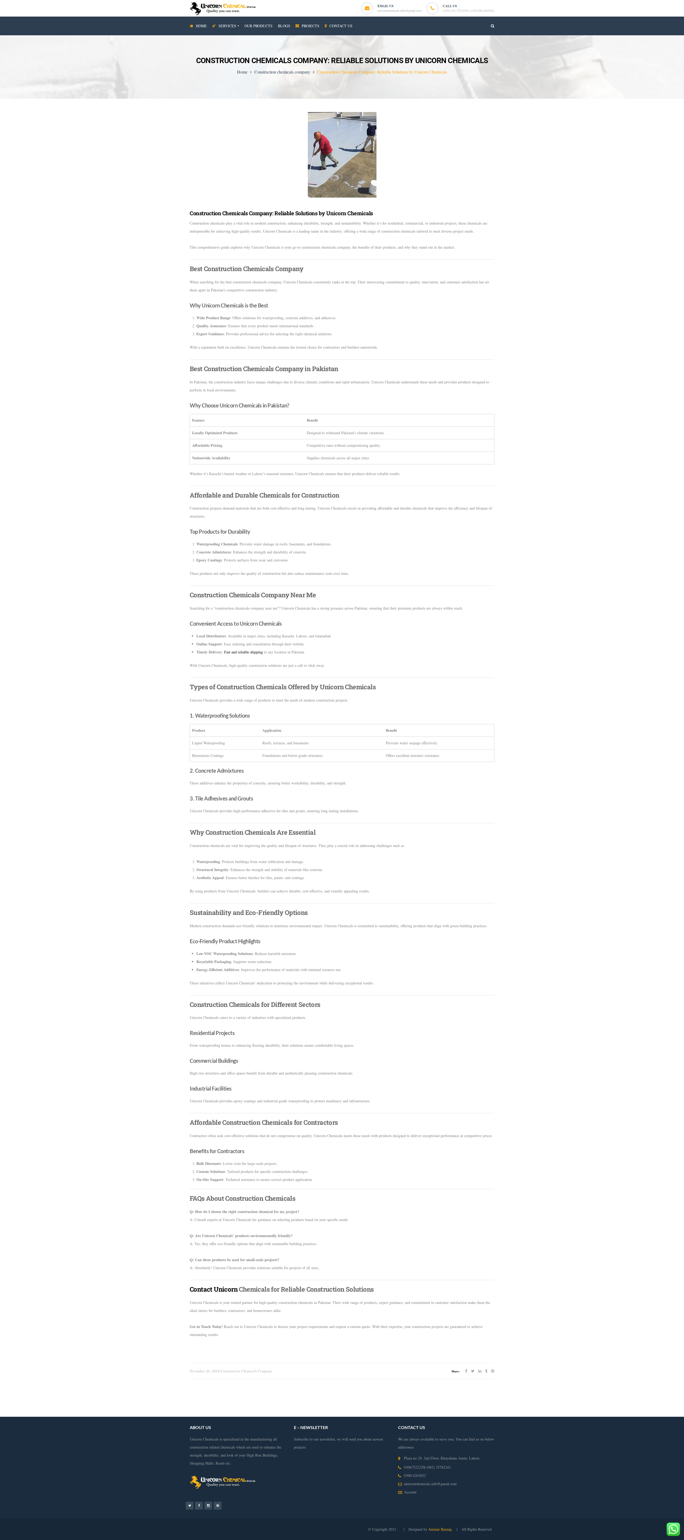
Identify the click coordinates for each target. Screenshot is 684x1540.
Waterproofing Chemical (631, 1396)
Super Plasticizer (292, 1396)
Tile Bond (269, 1396)
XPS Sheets (135, 1396)
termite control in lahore (592, 1396)
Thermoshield (249, 1396)
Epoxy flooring (481, 1396)
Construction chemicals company (282, 72)
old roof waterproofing (290, 1412)
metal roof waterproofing (455, 1412)
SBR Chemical (83, 1396)
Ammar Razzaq (440, 1529)
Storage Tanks (432, 1404)
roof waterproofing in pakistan (158, 1412)
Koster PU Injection (181, 1396)
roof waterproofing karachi (24, 1412)
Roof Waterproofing (575, 1404)
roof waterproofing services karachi (209, 1412)
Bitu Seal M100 (319, 1396)
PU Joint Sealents (454, 1396)
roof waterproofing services (613, 1404)
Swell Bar (206, 1396)
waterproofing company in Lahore (198, 1404)
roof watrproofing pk (325, 1412)
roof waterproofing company (657, 1404)
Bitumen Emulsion (55, 1396)
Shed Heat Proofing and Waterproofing (306, 1404)
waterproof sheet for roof (534, 1412)
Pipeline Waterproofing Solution (394, 1404)
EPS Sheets (155, 1396)
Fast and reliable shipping (243, 651)
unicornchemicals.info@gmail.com (399, 10)
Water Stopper (226, 1396)
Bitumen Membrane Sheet (353, 1396)
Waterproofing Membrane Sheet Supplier (49, 1404)
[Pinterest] (217, 1505)
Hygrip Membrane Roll (21, 1396)
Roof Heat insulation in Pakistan (250, 1404)
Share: (456, 1371)
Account (410, 1492)
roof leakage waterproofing (66, 1412)
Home (242, 72)
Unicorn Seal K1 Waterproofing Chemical (406, 1396)
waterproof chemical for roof (412, 1412)
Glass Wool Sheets (110, 1396)
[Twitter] (189, 1505)
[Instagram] (208, 1505)
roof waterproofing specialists (366, 1412)
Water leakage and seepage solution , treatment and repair (126, 1404)
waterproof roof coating (494, 1412)
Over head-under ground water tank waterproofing (533, 1396)
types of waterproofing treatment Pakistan (526, 1404)
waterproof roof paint (254, 1412)
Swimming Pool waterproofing (468, 1404)
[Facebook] (199, 1505)
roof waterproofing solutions (111, 1412)
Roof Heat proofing (353, 1404)
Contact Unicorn (214, 1289)
